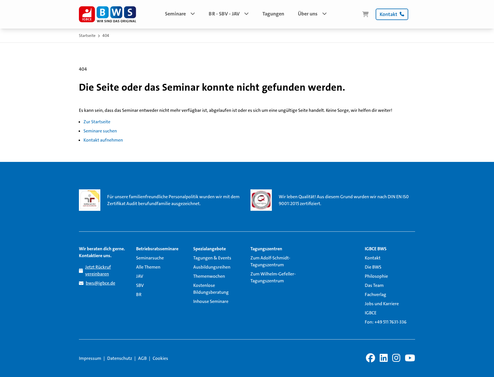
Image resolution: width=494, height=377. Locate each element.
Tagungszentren (266, 249)
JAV (139, 276)
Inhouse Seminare (210, 301)
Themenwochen (209, 276)
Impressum (90, 358)
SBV (140, 285)
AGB (142, 358)
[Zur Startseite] (107, 14)
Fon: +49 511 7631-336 (386, 322)
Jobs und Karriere (382, 304)
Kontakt (373, 258)
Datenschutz (119, 358)
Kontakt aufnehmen (103, 140)
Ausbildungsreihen (211, 267)
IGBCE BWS (376, 249)
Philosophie (376, 276)
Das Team (374, 285)
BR (139, 294)
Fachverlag (375, 294)
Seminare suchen (100, 131)
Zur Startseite (96, 122)
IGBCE (371, 313)
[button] (180, 14)
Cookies (160, 358)
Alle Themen (148, 267)
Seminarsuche (150, 258)
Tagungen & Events (212, 258)
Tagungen (273, 13)
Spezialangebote (209, 249)
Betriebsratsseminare (157, 249)
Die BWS (373, 267)
